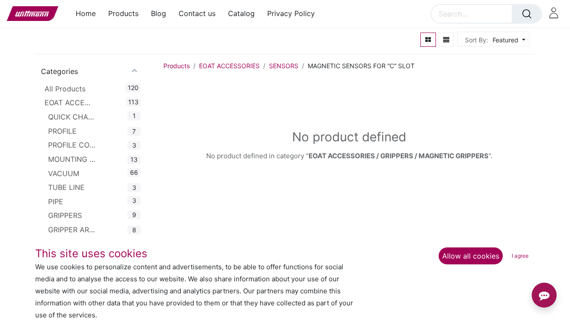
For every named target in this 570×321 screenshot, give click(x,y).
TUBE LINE (66, 187)
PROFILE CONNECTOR (72, 144)
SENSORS (283, 66)
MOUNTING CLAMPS (72, 159)
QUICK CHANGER (72, 116)
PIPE (55, 201)
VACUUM (63, 173)
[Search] (527, 14)
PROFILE (62, 131)
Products (176, 66)
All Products (65, 88)
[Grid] (428, 40)
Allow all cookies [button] (470, 255)
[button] (507, 40)
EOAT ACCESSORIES (69, 102)
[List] (446, 40)
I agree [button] (520, 255)
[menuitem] (89, 13)
